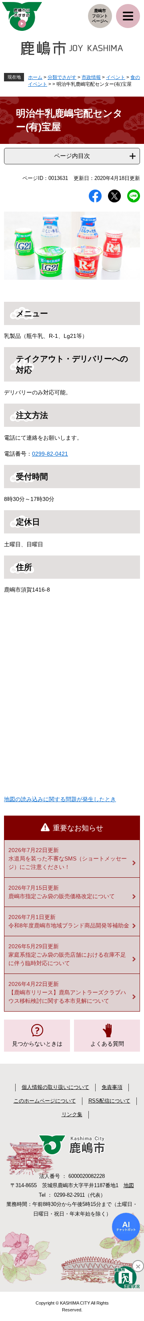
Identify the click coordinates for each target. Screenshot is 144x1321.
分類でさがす (62, 77)
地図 (129, 1185)
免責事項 (112, 1087)
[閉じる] (138, 1266)
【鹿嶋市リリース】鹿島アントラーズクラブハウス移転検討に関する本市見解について (67, 996)
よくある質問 (107, 1043)
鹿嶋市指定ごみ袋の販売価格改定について (61, 896)
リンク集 (72, 1114)
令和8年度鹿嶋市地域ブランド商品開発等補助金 (68, 925)
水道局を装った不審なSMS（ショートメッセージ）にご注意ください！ (67, 862)
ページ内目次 (72, 155)
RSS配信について (109, 1101)
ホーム (35, 77)
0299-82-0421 (50, 453)
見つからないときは (37, 1043)
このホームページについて (45, 1101)
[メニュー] (128, 16)
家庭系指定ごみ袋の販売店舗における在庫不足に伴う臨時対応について (67, 958)
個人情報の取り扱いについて (55, 1087)
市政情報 (91, 77)
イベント (115, 77)
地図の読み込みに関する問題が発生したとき (60, 799)
